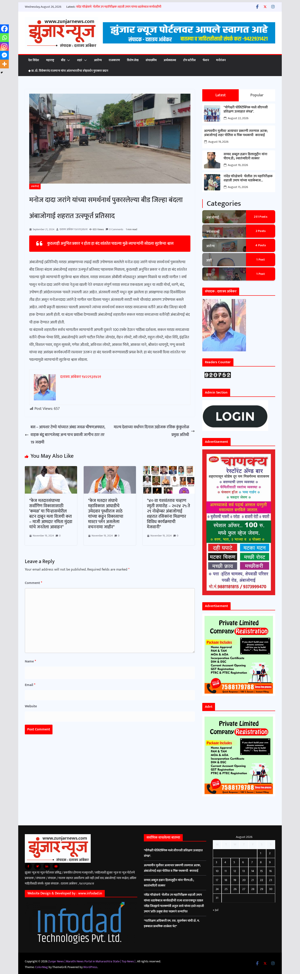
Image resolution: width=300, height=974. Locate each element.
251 (260, 216)
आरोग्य (98, 60)
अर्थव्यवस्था (170, 60)
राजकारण (114, 60)
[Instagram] (4, 46)
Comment (33, 583)
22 (261, 880)
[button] (67, 60)
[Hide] (2, 72)
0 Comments (116, 229)
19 (234, 880)
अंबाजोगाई (35, 186)
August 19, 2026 (218, 141)
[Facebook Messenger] (4, 55)
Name (30, 661)
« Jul (215, 909)
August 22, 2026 (238, 118)
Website (31, 706)
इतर (208, 274)
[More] (4, 64)
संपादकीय (151, 60)
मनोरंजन (221, 60)
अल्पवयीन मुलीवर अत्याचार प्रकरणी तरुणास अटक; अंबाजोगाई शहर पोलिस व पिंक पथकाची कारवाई (236, 133)
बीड (63, 60)
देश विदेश (33, 60)
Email (30, 685)
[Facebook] (4, 28)
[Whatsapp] (4, 37)
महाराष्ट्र (50, 60)
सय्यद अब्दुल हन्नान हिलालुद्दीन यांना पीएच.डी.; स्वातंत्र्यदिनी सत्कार (245, 156)
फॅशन (206, 60)
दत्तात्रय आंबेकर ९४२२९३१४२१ (73, 229)
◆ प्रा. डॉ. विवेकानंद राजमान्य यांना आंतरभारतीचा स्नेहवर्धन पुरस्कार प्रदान (68, 70)
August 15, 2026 (238, 187)
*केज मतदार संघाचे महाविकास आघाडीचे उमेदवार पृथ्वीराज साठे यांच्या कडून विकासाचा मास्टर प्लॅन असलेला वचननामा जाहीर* (105, 514)
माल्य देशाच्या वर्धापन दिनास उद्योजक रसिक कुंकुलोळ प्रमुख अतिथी (151, 431)
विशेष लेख (133, 60)
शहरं (79, 60)
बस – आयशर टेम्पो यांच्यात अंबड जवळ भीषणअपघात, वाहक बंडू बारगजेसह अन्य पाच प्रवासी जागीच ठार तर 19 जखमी (68, 434)
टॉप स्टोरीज (189, 60)
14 (252, 871)
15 (261, 871)
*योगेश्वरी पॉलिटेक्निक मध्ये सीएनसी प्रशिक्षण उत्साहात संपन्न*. (246, 109)
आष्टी (209, 260)
